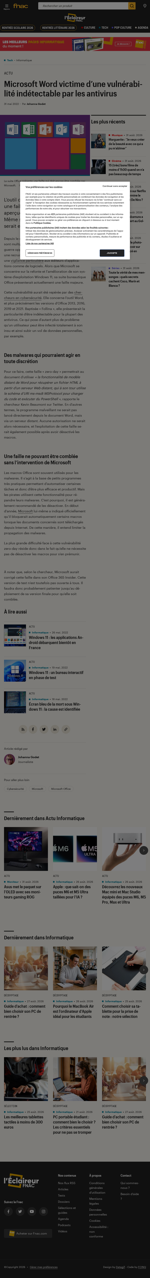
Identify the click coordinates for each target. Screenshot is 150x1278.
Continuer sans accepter (115, 186)
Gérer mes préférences (40, 253)
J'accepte (112, 253)
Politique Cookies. (42, 223)
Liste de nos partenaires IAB (40, 243)
